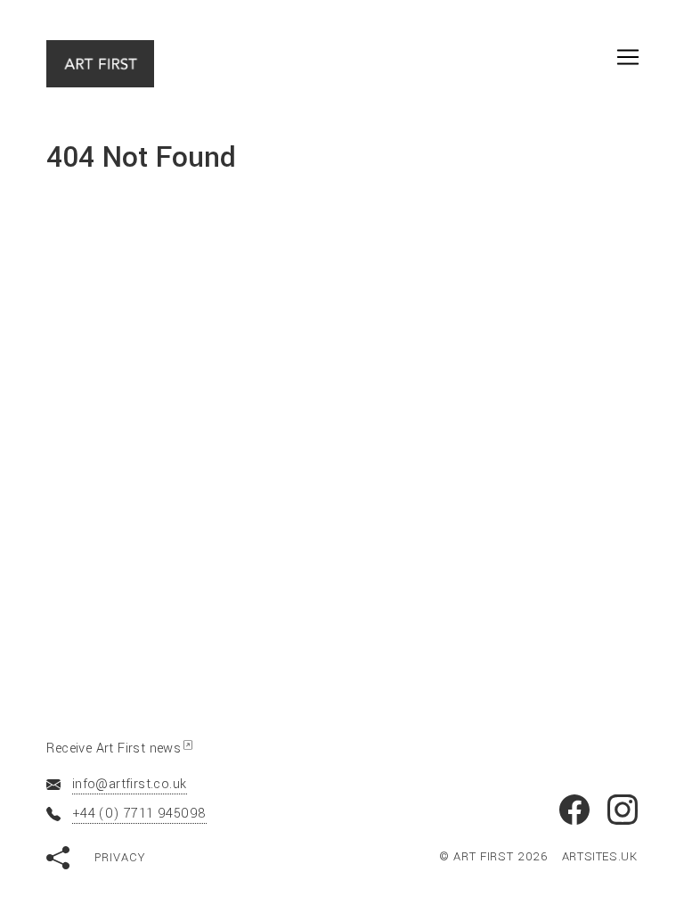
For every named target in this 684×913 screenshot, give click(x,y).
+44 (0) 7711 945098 (139, 813)
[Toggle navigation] (627, 57)
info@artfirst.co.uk (129, 784)
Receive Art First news (113, 748)
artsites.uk (600, 856)
